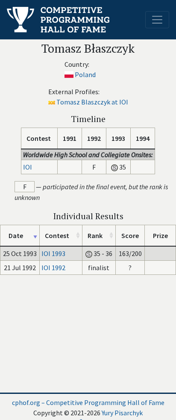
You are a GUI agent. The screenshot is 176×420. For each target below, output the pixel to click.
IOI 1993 (53, 253)
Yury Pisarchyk (122, 412)
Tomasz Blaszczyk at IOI (92, 102)
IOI (27, 167)
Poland (85, 74)
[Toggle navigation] (157, 19)
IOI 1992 (53, 267)
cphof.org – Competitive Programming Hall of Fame (88, 402)
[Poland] (69, 74)
